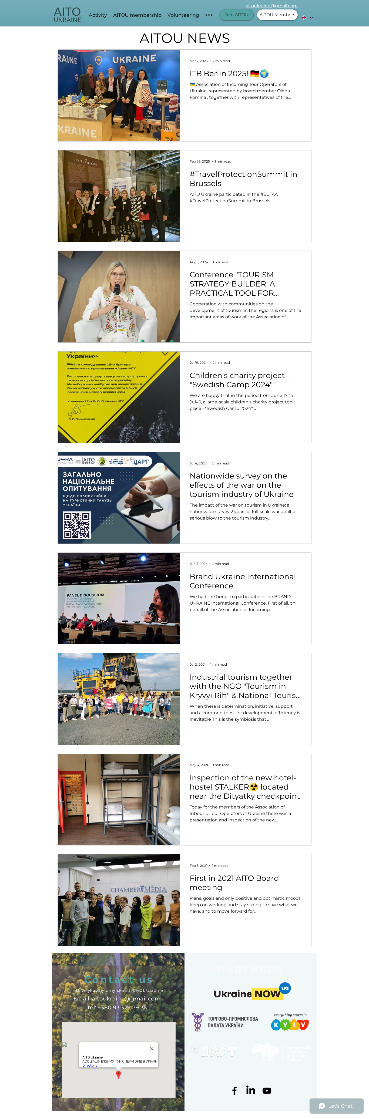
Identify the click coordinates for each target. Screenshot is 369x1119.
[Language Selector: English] (307, 17)
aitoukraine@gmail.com (272, 5)
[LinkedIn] (250, 1090)
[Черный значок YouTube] (266, 1090)
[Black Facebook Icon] (234, 1090)
